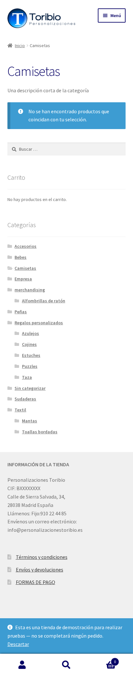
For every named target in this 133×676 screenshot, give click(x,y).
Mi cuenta (22, 665)
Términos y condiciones (41, 557)
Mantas (29, 421)
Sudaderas (25, 399)
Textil (20, 410)
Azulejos (30, 333)
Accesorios (25, 246)
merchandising (30, 290)
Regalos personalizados (39, 323)
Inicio (20, 45)
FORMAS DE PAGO (35, 582)
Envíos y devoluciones (39, 569)
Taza (27, 377)
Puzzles (29, 366)
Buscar (66, 665)
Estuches (31, 355)
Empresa (23, 279)
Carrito (102, 659)
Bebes (20, 257)
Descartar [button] (18, 644)
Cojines (29, 344)
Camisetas (25, 268)
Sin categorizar (30, 388)
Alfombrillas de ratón (43, 301)
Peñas (21, 312)
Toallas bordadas (39, 432)
